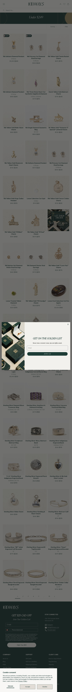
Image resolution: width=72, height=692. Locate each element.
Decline (44, 687)
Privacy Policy (22, 681)
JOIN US (47, 354)
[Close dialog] (68, 324)
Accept (27, 687)
